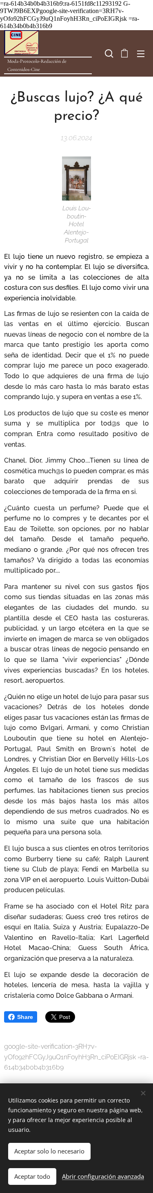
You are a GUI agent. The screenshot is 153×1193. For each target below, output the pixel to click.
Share (25, 1017)
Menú (141, 53)
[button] (108, 53)
